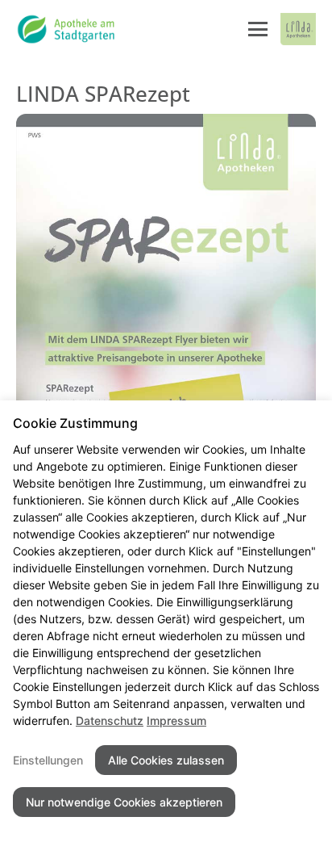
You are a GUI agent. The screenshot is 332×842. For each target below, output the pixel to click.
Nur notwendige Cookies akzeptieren (124, 802)
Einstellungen (48, 760)
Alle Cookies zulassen (166, 760)
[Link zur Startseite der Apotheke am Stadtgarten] (66, 29)
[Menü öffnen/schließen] (258, 29)
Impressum (176, 720)
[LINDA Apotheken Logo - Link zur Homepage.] (298, 29)
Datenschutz (109, 720)
